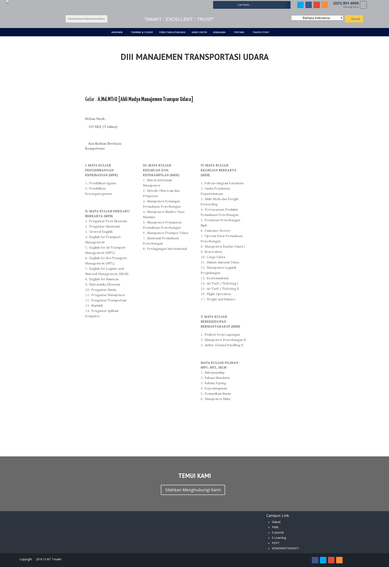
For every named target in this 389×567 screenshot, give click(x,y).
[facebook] (308, 5)
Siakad (276, 522)
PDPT (276, 543)
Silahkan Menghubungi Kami (193, 490)
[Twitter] (300, 5)
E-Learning (279, 538)
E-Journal (278, 532)
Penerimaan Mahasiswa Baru (86, 18)
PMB (275, 527)
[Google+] (316, 5)
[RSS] (325, 5)
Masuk (355, 19)
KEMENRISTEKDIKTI (285, 548)
